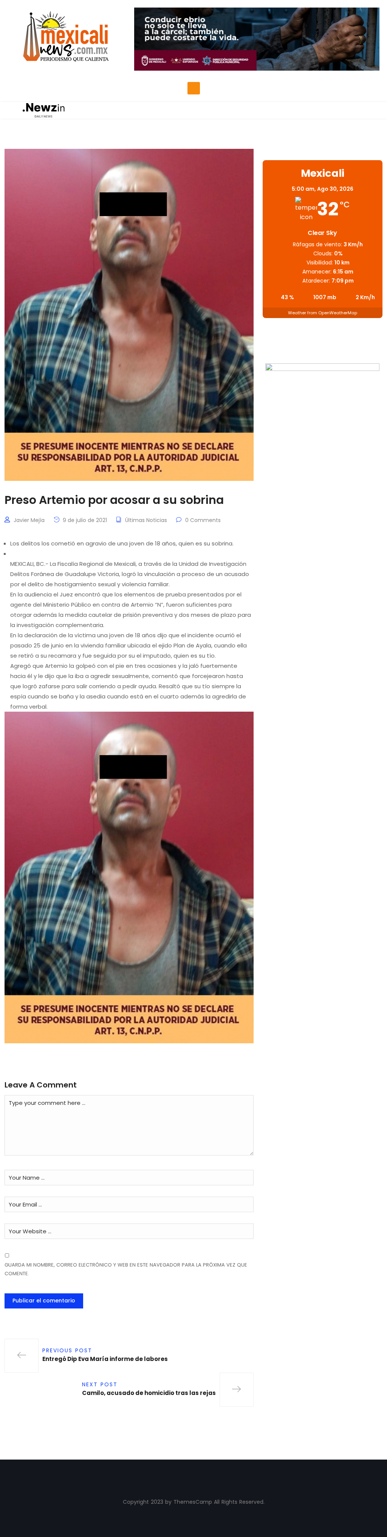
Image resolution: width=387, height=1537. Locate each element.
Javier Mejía (29, 520)
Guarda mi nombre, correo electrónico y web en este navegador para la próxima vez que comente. (126, 1269)
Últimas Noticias (146, 520)
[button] (193, 88)
